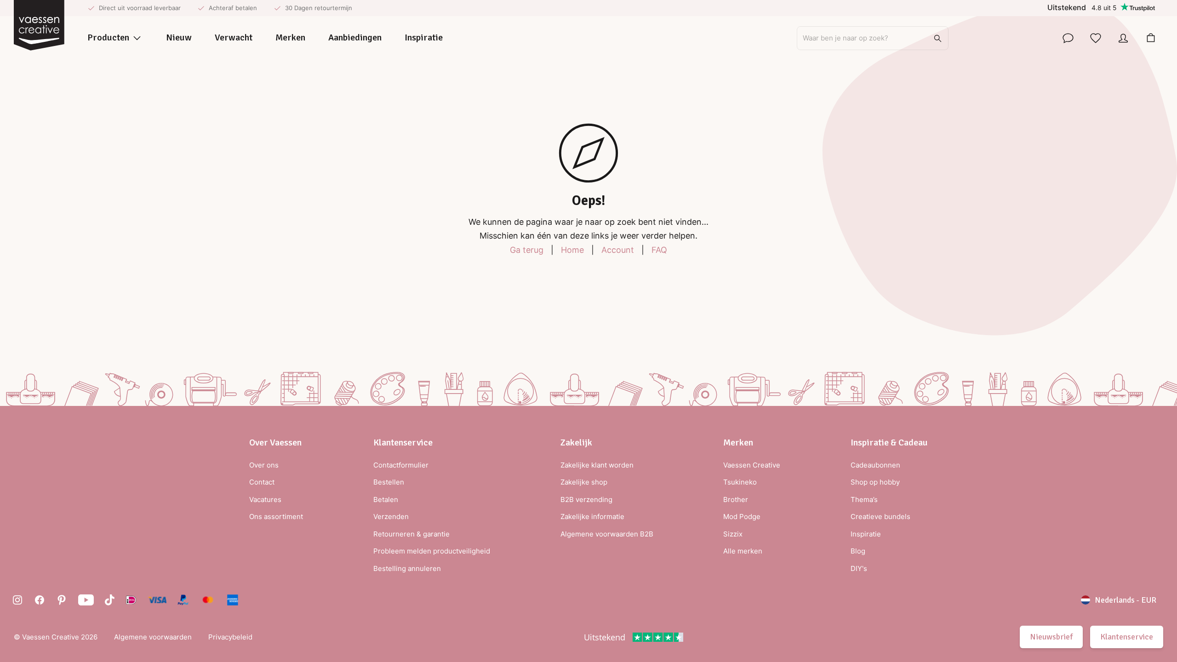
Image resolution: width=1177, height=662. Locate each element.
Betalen (385, 499)
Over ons (264, 465)
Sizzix (733, 534)
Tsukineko (740, 482)
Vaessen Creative (751, 465)
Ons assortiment (276, 516)
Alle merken (742, 551)
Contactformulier (401, 465)
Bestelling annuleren (407, 568)
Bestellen (388, 482)
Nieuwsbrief (1051, 637)
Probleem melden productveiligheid (431, 551)
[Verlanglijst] (1095, 38)
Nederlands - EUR (1125, 600)
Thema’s (864, 499)
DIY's (859, 568)
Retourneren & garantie (411, 534)
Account (617, 250)
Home (572, 250)
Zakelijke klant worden (597, 465)
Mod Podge (741, 516)
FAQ (659, 250)
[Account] (1123, 38)
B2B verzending (586, 499)
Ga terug (526, 250)
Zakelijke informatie (592, 516)
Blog (858, 551)
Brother (735, 499)
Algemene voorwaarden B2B (606, 534)
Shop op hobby (875, 482)
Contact (261, 482)
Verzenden (391, 516)
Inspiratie (866, 534)
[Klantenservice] (1068, 38)
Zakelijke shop (583, 482)
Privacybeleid (230, 637)
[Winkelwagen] (1150, 38)
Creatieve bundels (880, 516)
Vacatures (265, 499)
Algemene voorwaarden (153, 637)
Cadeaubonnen (875, 465)
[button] (276, 443)
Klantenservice (1126, 637)
